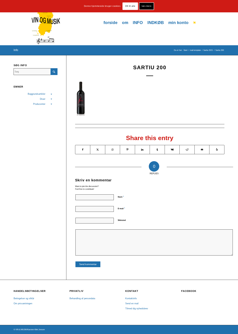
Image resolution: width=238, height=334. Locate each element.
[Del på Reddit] (187, 149)
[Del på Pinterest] (127, 149)
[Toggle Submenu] (51, 94)
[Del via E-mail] (202, 149)
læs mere (146, 6)
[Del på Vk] (172, 149)
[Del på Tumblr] (157, 149)
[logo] (37, 22)
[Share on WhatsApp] (112, 149)
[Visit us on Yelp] (216, 149)
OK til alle (130, 6)
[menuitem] (110, 22)
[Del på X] (97, 149)
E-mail (121, 208)
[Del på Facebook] (82, 149)
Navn (121, 196)
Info (16, 50)
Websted (122, 220)
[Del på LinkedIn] (142, 149)
